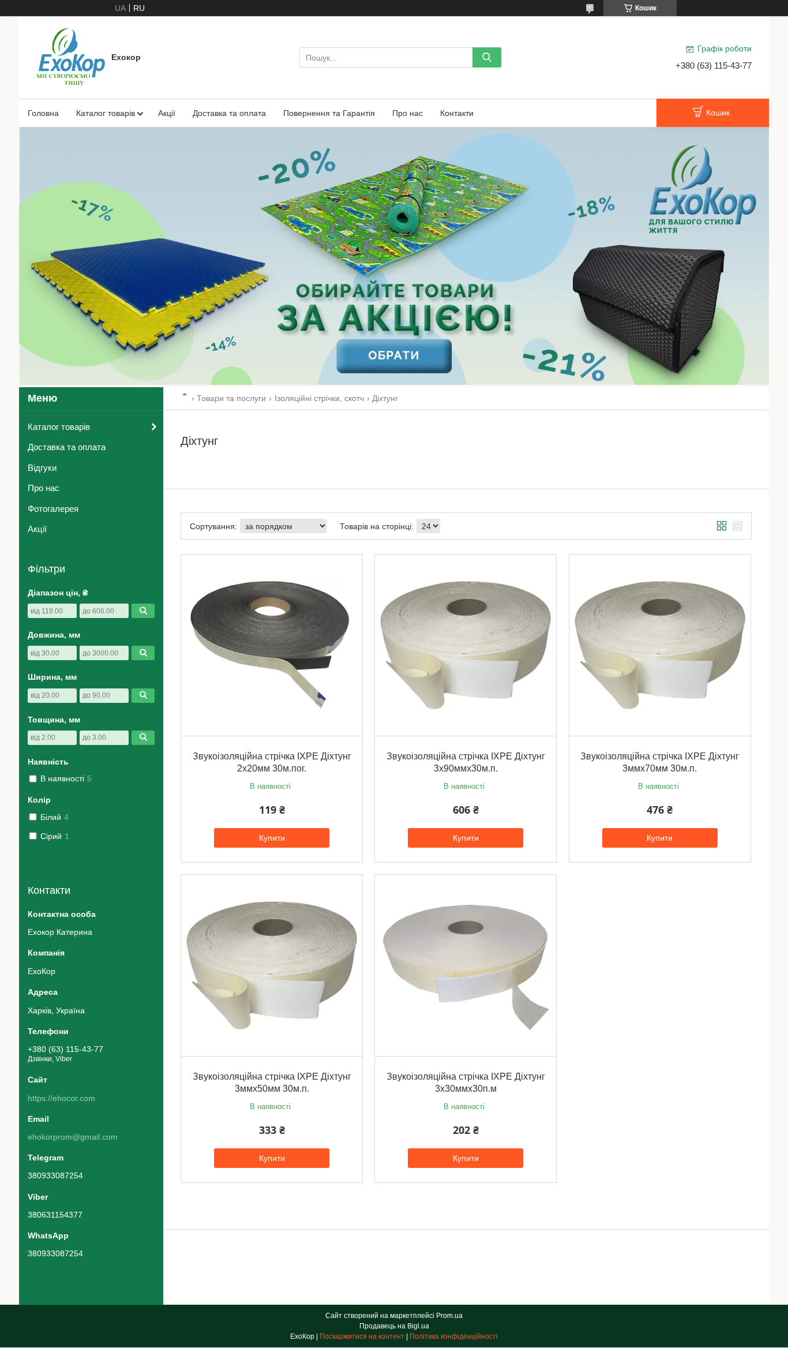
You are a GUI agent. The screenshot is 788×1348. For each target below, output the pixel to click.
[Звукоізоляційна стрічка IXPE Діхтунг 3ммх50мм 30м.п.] (271, 965)
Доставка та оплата (229, 113)
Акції (166, 113)
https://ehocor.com (61, 1098)
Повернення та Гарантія (329, 113)
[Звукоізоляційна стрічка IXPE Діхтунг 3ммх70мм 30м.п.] (660, 645)
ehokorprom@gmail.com (73, 1136)
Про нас (407, 113)
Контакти (457, 113)
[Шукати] (486, 57)
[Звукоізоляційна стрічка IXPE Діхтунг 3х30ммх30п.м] (465, 965)
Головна (43, 113)
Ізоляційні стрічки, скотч (319, 398)
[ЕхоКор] (71, 56)
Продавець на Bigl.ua (394, 1326)
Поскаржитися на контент (362, 1336)
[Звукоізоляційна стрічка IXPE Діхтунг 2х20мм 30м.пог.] (271, 645)
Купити (272, 837)
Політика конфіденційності (454, 1336)
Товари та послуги (231, 398)
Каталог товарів (105, 113)
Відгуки (42, 468)
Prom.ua (449, 1316)
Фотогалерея (53, 509)
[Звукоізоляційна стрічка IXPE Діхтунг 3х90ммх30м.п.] (465, 645)
